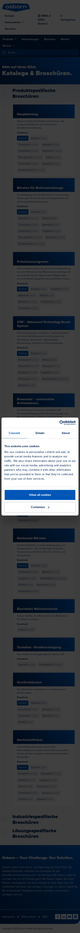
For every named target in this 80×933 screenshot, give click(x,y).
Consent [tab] (14, 433)
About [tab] (66, 433)
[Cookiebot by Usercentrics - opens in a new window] (59, 422)
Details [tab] (40, 433)
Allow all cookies (40, 494)
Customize (38, 507)
